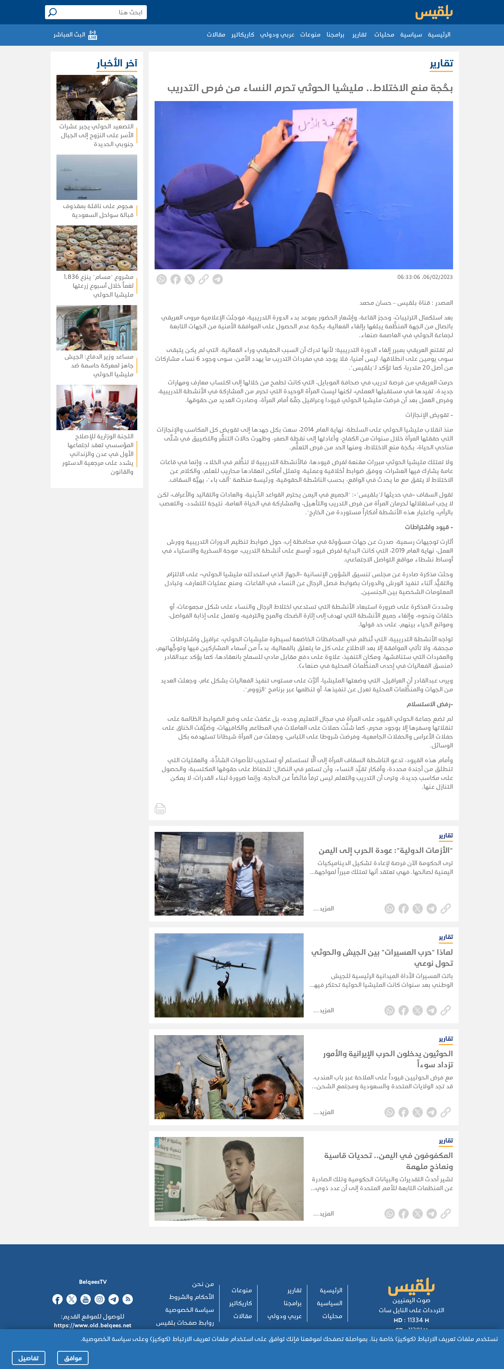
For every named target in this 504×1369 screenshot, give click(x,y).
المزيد (326, 908)
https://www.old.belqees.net (92, 1325)
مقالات (216, 34)
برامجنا (336, 34)
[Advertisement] (75, 583)
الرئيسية (439, 34)
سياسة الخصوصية (189, 1310)
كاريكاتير (242, 34)
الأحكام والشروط (191, 1297)
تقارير (359, 34)
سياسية (411, 34)
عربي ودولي (277, 34)
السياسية (329, 1303)
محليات (384, 34)
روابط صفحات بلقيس (185, 1322)
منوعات (310, 34)
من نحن (203, 1284)
